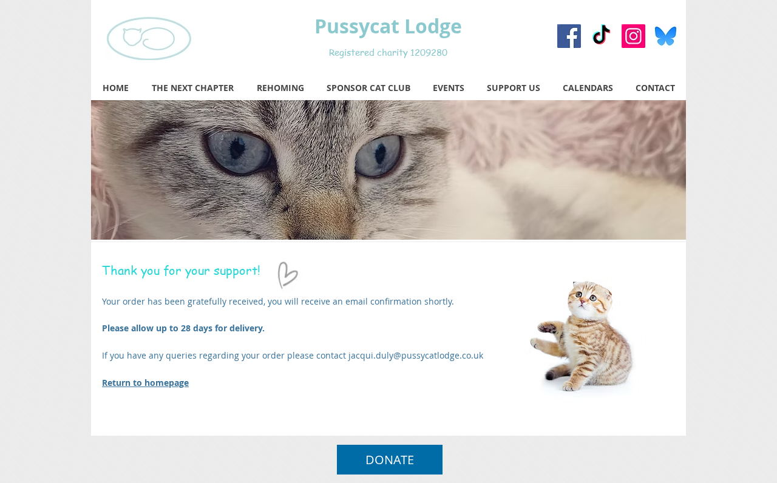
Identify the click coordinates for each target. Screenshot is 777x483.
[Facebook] (569, 36)
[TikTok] (601, 36)
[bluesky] (665, 36)
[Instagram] (633, 36)
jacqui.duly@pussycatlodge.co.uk (415, 355)
